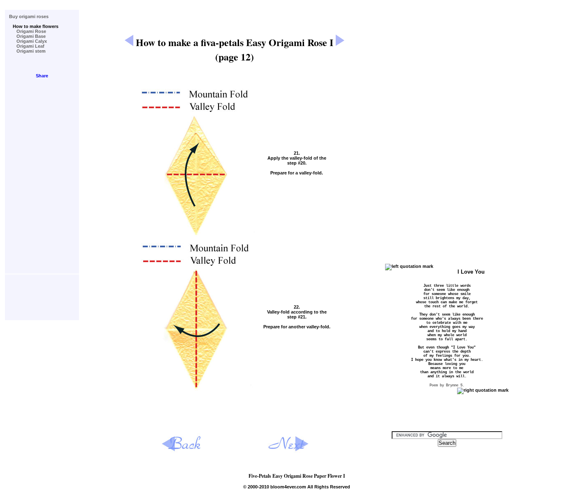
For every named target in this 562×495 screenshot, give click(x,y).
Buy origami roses (29, 16)
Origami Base (27, 36)
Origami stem (27, 51)
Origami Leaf (26, 46)
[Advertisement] (234, 8)
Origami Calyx (28, 41)
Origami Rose (27, 31)
